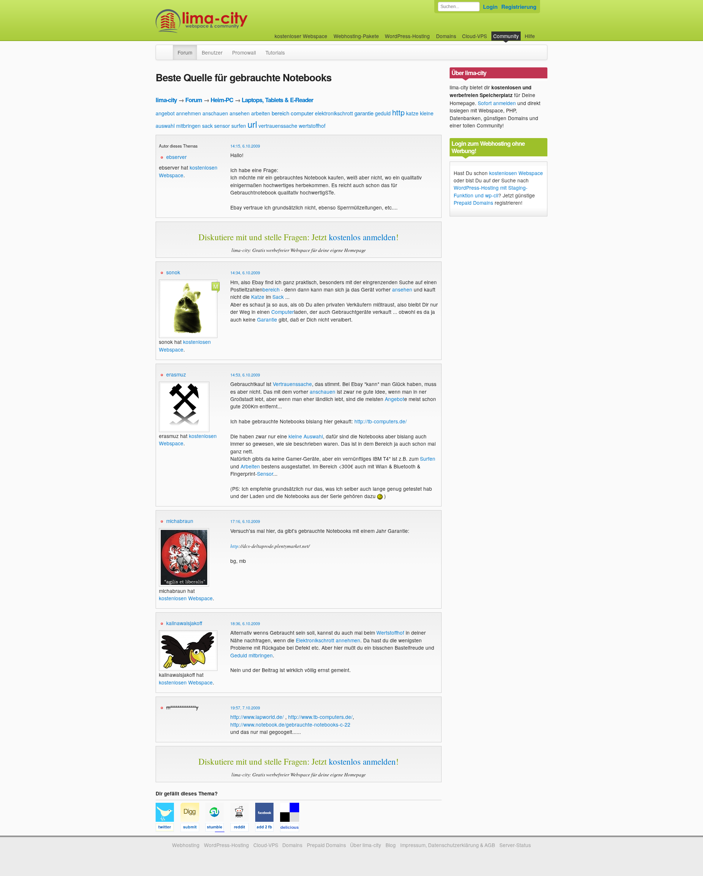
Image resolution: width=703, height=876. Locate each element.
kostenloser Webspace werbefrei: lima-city (229, 21)
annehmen (188, 113)
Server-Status (515, 845)
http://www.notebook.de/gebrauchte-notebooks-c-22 (290, 724)
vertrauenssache (277, 125)
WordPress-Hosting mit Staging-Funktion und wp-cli (491, 191)
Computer (282, 311)
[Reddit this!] (242, 828)
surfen (238, 125)
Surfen (427, 458)
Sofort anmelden (497, 103)
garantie (363, 113)
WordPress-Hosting (407, 36)
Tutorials (275, 52)
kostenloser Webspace (301, 36)
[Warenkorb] (541, 32)
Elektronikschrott (315, 640)
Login (490, 6)
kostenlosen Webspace (186, 598)
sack (207, 125)
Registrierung (518, 6)
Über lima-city (365, 845)
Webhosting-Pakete (356, 36)
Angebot (394, 398)
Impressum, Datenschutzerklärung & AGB (447, 845)
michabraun (179, 520)
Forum (185, 52)
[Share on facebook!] (267, 828)
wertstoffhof (312, 125)
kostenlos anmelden (362, 236)
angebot (165, 113)
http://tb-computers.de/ (380, 421)
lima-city (166, 100)
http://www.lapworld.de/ (257, 716)
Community (506, 36)
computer (302, 113)
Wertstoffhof (390, 632)
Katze (257, 296)
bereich (280, 113)
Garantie (267, 319)
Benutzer (212, 52)
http (398, 112)
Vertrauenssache (292, 383)
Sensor (265, 473)
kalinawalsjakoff (184, 623)
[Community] (168, 48)
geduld (383, 113)
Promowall (244, 52)
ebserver (176, 156)
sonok (173, 272)
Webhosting (186, 845)
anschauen (215, 113)
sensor (222, 125)
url (252, 124)
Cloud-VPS (474, 36)
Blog (391, 845)
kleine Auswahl (306, 436)
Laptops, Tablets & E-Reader (277, 100)
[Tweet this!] (168, 828)
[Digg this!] (193, 828)
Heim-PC (222, 100)
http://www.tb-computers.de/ (320, 716)
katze (412, 113)
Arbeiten (250, 466)
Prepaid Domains (473, 202)
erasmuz (176, 374)
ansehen (240, 113)
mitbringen (188, 125)
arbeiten (260, 113)
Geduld (238, 655)
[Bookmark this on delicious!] (292, 828)
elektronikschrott (334, 113)
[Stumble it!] (217, 828)
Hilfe (530, 36)
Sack (278, 296)
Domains (446, 36)
